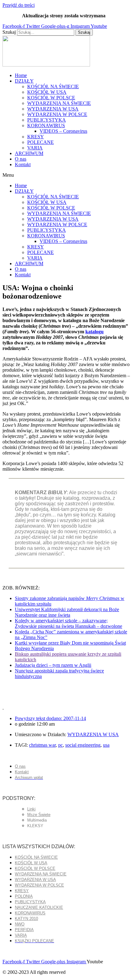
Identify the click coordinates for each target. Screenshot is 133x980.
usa (106, 745)
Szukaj (9, 32)
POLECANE (40, 142)
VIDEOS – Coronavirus (63, 131)
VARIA (35, 147)
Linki (31, 809)
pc (60, 745)
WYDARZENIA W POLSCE (57, 114)
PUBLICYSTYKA (46, 120)
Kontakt (23, 164)
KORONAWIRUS (46, 125)
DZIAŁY (24, 81)
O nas (20, 159)
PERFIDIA (24, 929)
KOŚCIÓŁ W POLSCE (51, 97)
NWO (19, 924)
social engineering (83, 745)
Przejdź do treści (18, 5)
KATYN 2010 (26, 918)
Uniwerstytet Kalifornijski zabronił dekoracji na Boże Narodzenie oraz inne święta (67, 612)
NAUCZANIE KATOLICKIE (39, 907)
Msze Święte (38, 814)
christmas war (42, 745)
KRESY (35, 136)
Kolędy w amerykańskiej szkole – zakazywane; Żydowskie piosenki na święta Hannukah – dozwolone (68, 623)
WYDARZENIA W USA (53, 108)
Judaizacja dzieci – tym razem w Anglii (53, 665)
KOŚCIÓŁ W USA (46, 92)
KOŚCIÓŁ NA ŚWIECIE (53, 86)
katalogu (94, 331)
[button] (66, 175)
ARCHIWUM (29, 153)
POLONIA (24, 896)
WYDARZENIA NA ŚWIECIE (59, 103)
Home (21, 75)
